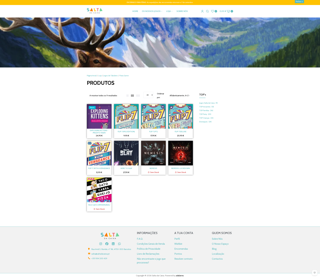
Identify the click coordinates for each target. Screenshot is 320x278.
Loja (100, 75)
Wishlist (178, 243)
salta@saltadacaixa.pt (100, 254)
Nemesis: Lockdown (180, 168)
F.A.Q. (140, 238)
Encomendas (181, 248)
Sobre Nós (217, 238)
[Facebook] (106, 243)
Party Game (124, 75)
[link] (160, 58)
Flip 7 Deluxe (180, 131)
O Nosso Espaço (220, 243)
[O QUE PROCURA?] (207, 11)
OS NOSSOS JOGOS (151, 11)
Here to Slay (126, 168)
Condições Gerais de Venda (151, 243)
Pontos (178, 253)
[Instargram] (100, 243)
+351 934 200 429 (99, 258)
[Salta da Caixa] (94, 11)
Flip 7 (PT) (153, 131)
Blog (214, 248)
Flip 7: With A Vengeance (99, 168)
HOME (135, 11)
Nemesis (153, 168)
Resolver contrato (183, 258)
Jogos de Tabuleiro (111, 75)
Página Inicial (91, 75)
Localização (218, 253)
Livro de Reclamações (148, 253)
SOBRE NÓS (182, 11)
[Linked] (113, 243)
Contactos (217, 258)
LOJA (168, 11)
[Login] (202, 11)
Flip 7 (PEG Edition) (126, 131)
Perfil (177, 238)
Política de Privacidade (148, 248)
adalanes (180, 275)
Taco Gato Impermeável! (99, 205)
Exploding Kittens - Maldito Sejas (99, 131)
